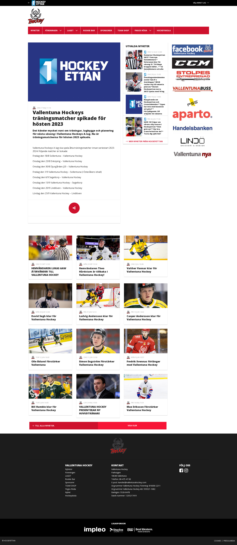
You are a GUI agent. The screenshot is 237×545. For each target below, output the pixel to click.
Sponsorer (106, 30)
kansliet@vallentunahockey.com (132, 482)
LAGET (70, 30)
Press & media (229, 541)
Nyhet (67, 492)
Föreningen (51, 30)
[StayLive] (117, 529)
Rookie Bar (89, 30)
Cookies (217, 541)
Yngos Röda (141, 30)
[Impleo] (95, 529)
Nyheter (35, 30)
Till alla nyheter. (45, 425)
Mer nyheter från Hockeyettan (146, 141)
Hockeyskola (164, 30)
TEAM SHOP (123, 30)
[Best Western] (140, 529)
